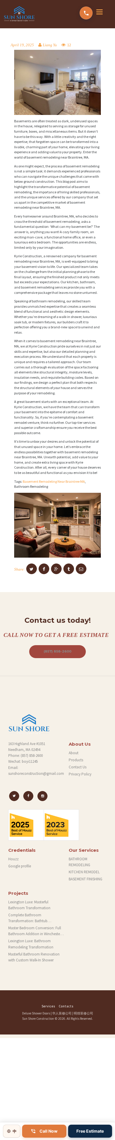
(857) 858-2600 (57, 651)
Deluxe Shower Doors (36, 1013)
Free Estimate (90, 1131)
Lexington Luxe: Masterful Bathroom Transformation (29, 905)
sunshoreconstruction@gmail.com (36, 773)
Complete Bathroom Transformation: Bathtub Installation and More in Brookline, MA (35, 918)
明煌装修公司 (83, 1013)
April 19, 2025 (22, 45)
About (73, 752)
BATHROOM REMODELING (79, 861)
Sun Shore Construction (38, 1019)
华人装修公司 (62, 1013)
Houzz (13, 858)
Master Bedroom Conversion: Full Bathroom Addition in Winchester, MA (35, 931)
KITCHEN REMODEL (84, 871)
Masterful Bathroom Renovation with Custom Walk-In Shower (34, 957)
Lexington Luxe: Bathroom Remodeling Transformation (30, 943)
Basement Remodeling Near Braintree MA (54, 481)
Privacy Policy (80, 774)
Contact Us (77, 767)
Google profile (19, 866)
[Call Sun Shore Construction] (86, 12)
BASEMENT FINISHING (85, 879)
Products (76, 759)
